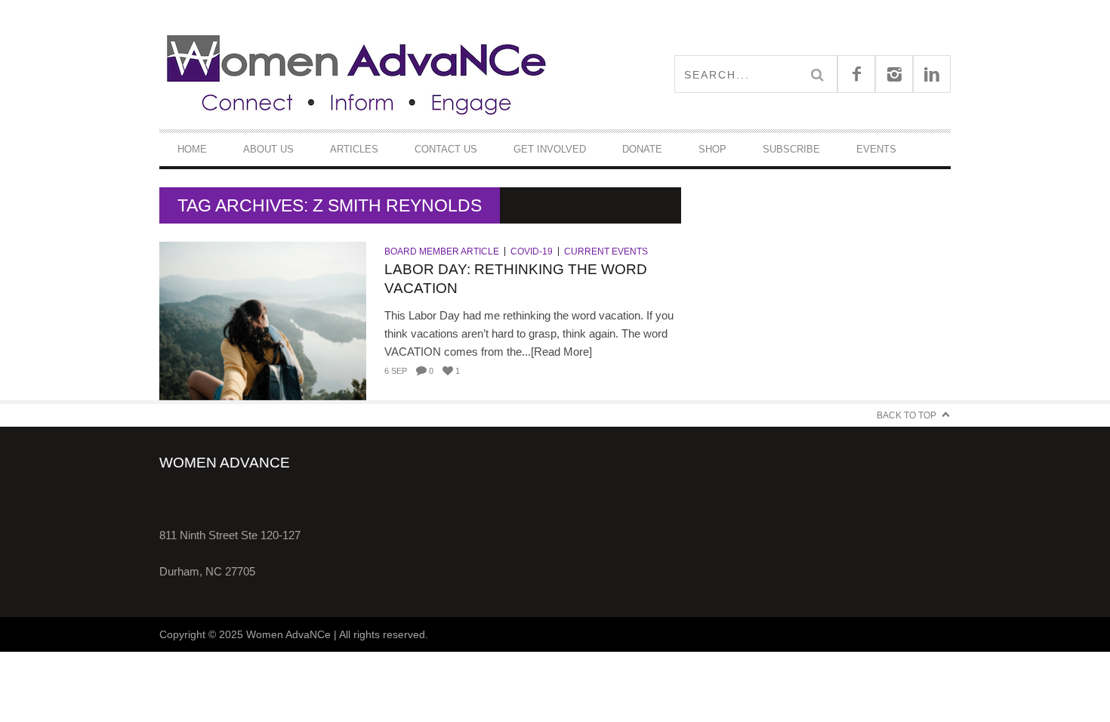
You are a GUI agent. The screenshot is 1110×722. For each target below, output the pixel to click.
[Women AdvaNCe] (357, 73)
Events (876, 149)
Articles (354, 149)
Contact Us (446, 149)
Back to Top (906, 415)
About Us (268, 149)
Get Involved (549, 149)
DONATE (642, 149)
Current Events (606, 251)
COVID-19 (531, 251)
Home (192, 149)
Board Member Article (441, 251)
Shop (712, 149)
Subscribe (791, 149)
